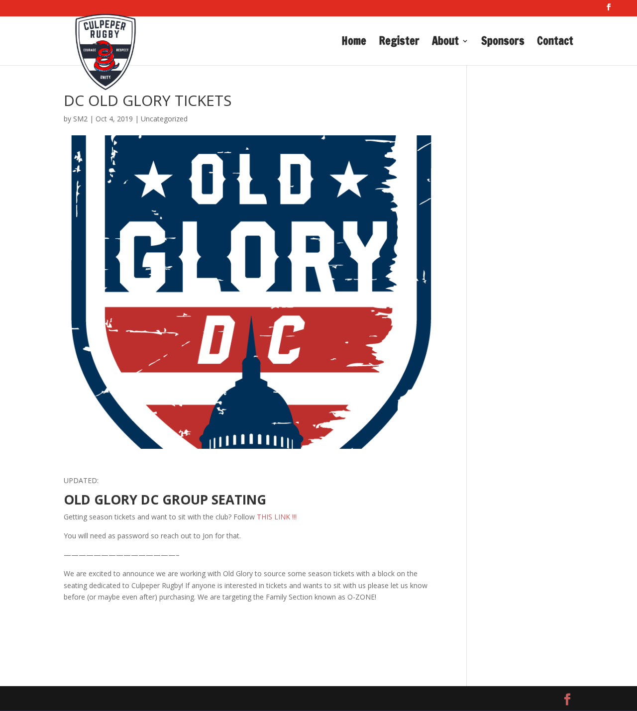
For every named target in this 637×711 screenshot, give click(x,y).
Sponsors (503, 42)
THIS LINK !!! (277, 516)
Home (353, 42)
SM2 (80, 118)
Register (399, 42)
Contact (555, 42)
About (445, 42)
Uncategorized (164, 118)
